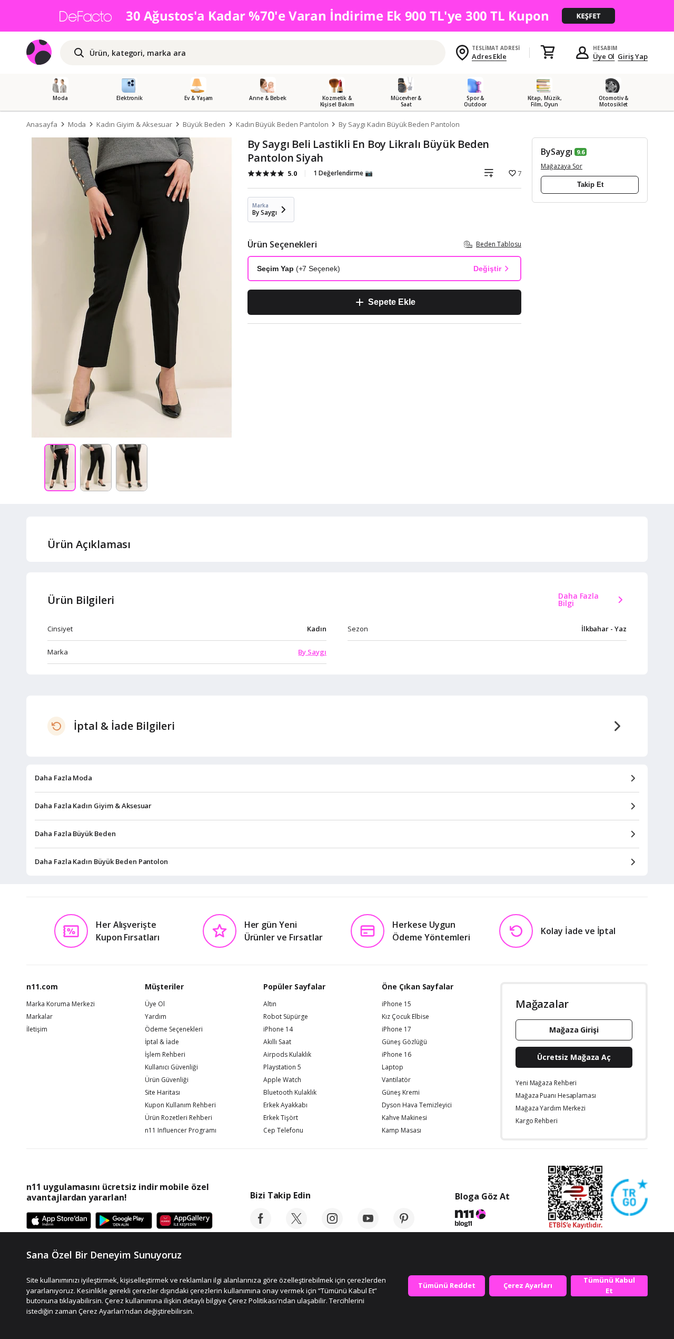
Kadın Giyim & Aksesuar (134, 124)
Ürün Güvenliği (167, 1080)
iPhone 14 (278, 1029)
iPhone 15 (396, 1004)
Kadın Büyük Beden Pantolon (282, 124)
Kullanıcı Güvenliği (171, 1067)
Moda (77, 124)
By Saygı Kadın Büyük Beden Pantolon (399, 124)
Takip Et (590, 185)
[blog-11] (482, 1219)
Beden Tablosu (498, 244)
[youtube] (368, 1226)
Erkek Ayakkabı (285, 1105)
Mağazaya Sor (561, 166)
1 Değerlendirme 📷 (343, 172)
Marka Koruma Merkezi (60, 1004)
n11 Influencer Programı (180, 1130)
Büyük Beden (204, 124)
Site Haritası (162, 1092)
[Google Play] (123, 1221)
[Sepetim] (547, 53)
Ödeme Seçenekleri (174, 1029)
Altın (269, 1004)
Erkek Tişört (280, 1118)
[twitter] (296, 1226)
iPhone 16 (396, 1054)
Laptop (392, 1067)
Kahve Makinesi (404, 1118)
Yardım (155, 1017)
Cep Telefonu (283, 1130)
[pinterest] (403, 1226)
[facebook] (260, 1226)
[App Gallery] (184, 1221)
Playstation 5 (282, 1067)
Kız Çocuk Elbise (405, 1017)
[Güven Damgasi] (629, 1198)
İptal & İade (162, 1042)
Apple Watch (282, 1080)
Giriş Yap (633, 56)
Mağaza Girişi (574, 1030)
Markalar (39, 1017)
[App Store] (58, 1221)
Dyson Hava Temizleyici (417, 1105)
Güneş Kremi (401, 1092)
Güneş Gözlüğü (404, 1042)
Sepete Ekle (391, 301)
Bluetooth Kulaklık (289, 1092)
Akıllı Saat (277, 1042)
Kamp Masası (401, 1130)
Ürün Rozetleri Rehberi (178, 1118)
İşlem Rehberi (165, 1054)
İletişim (36, 1029)
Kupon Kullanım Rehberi (180, 1105)
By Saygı (312, 652)
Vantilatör (396, 1080)
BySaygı (556, 151)
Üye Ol (604, 56)
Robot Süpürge (285, 1017)
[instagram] (332, 1226)
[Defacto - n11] (337, 16)
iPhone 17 (396, 1029)
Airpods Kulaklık (287, 1054)
